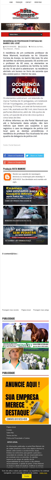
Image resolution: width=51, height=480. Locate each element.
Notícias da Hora (36, 47)
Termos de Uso (12, 435)
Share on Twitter (36, 156)
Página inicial (26, 310)
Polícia (17, 49)
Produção (19, 2)
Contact (28, 2)
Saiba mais (43, 473)
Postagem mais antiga (41, 310)
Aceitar (26, 476)
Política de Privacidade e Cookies (18, 438)
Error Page (38, 2)
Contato (9, 430)
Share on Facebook (15, 156)
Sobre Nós (10, 433)
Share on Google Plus (16, 162)
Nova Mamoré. (8, 49)
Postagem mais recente (10, 310)
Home (11, 2)
